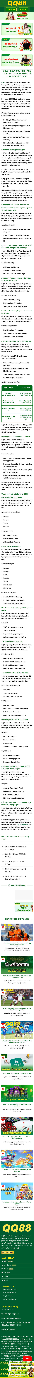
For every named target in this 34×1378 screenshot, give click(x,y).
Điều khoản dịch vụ (9, 1293)
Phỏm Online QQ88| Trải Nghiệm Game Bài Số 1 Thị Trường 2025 (17, 1137)
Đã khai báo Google (9, 1299)
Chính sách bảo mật (9, 1289)
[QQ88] (17, 3)
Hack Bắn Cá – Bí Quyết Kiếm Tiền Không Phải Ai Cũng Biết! (17, 1170)
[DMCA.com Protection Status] (7, 1252)
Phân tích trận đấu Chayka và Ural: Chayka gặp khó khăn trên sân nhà (17, 943)
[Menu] (2, 3)
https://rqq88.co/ (22, 825)
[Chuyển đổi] (3, 847)
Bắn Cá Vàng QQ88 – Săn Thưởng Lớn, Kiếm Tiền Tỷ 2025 (17, 1202)
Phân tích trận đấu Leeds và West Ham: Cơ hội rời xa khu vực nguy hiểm (17, 1009)
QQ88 (3, 82)
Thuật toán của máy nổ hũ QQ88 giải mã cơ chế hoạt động (17, 1105)
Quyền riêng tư (8, 1296)
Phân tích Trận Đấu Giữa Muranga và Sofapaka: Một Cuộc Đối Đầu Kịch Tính (17, 1041)
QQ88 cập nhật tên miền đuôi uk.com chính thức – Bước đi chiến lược (17, 976)
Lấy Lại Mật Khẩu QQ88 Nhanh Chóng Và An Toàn (17, 1073)
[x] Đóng (27, 1359)
